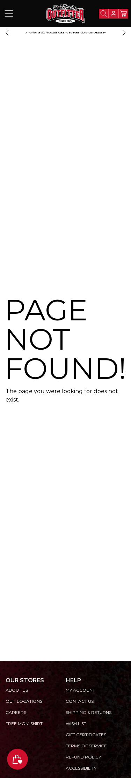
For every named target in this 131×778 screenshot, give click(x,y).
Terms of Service (86, 745)
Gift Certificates (86, 734)
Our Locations (24, 701)
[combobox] (104, 13)
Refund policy (83, 757)
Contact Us (80, 701)
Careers (16, 712)
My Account (80, 690)
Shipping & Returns (88, 712)
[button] (7, 32)
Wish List (76, 723)
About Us (17, 690)
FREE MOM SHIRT (24, 723)
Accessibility (81, 768)
